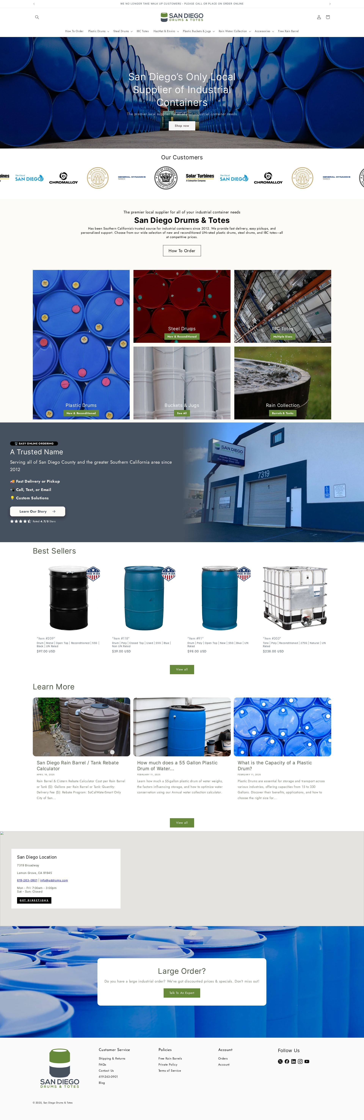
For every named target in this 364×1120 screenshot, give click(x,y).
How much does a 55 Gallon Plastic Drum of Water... (177, 765)
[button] (37, 17)
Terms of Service (169, 1070)
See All (182, 413)
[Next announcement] (330, 4)
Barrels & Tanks (282, 413)
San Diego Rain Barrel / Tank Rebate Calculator (78, 765)
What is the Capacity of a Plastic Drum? (275, 765)
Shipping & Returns (112, 1058)
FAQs (102, 1064)
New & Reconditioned (81, 413)
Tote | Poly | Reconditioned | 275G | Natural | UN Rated (294, 644)
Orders (223, 1058)
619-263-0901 (27, 880)
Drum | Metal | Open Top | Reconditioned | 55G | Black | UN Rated (68, 644)
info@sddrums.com (54, 880)
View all (182, 669)
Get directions (34, 900)
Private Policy (167, 1064)
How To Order (182, 251)
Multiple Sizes (282, 336)
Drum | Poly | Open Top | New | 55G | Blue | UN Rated (218, 644)
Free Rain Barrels (170, 1058)
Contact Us (106, 1070)
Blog (102, 1083)
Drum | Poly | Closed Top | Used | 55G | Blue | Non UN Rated (141, 644)
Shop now (182, 125)
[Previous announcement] (34, 4)
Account (224, 1064)
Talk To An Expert (182, 993)
